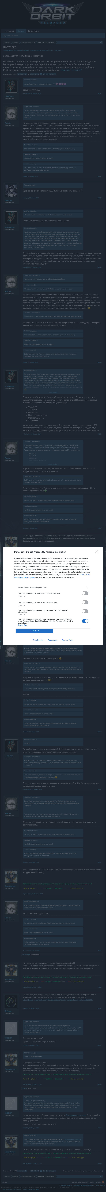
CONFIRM (34, 631)
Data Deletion (38, 640)
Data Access (53, 640)
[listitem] (53, 587)
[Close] (97, 552)
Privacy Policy (67, 640)
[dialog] (53, 596)
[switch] (85, 593)
